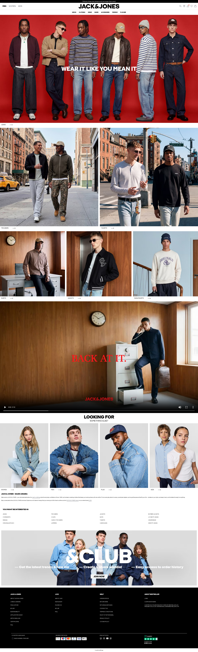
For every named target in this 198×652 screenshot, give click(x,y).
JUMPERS (54, 523)
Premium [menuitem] (115, 12)
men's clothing (36, 497)
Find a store (14, 605)
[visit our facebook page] (101, 639)
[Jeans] (99, 69)
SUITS (101, 517)
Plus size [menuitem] (123, 12)
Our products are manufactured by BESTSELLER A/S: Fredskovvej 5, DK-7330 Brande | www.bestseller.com (161, 605)
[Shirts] (32, 263)
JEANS (5, 514)
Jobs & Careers (15, 601)
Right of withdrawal (107, 615)
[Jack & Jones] (99, 8)
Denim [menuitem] (90, 12)
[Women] (24, 455)
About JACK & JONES (16, 598)
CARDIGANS (103, 523)
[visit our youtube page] (107, 639)
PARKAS (5, 520)
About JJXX (58, 598)
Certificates (14, 621)
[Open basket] (195, 6)
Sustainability (15, 611)
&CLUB (12, 608)
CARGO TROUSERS (56, 520)
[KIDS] (174, 455)
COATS (53, 517)
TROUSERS (54, 514)
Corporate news (150, 601)
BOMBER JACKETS (153, 514)
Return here (104, 601)
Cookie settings (99, 650)
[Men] (74, 455)
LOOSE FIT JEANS (153, 517)
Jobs (146, 598)
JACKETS (102, 514)
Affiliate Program (16, 615)
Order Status (104, 598)
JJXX (90, 500)
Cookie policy (104, 621)
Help (102, 594)
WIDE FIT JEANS (152, 523)
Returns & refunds (106, 605)
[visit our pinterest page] (111, 639)
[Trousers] (49, 177)
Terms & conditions (106, 611)
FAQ (11, 625)
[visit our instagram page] (104, 639)
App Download (15, 618)
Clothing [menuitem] (82, 12)
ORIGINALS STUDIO (8, 523)
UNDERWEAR (152, 520)
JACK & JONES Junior (73, 500)
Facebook (58, 605)
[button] (33, 638)
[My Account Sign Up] (99, 558)
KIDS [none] (20, 6)
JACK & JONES (15, 594)
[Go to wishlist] (192, 6)
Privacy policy (104, 618)
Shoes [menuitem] (96, 12)
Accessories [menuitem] (105, 12)
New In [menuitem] (74, 12)
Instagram (58, 601)
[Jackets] (99, 263)
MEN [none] (4, 6)
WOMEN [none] (12, 6)
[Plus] (124, 455)
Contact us (104, 608)
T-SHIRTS (102, 520)
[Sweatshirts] (165, 263)
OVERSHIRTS (6, 517)
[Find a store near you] (184, 6)
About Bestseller (151, 594)
